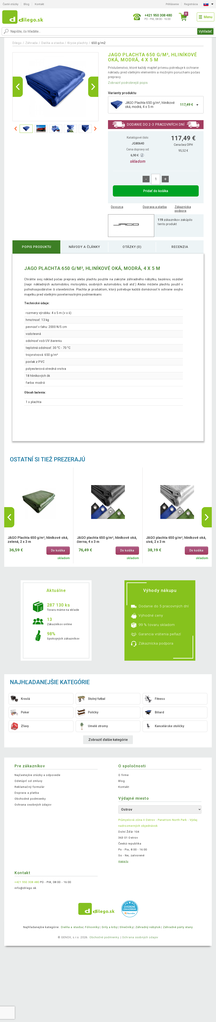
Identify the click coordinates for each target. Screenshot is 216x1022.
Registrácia (191, 4)
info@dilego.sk (25, 888)
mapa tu (123, 861)
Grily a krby (109, 927)
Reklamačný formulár (30, 786)
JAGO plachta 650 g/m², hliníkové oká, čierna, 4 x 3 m (107, 540)
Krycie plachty (78, 43)
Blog (26, 4)
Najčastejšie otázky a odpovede (37, 775)
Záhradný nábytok (148, 927)
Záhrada (31, 43)
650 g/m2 (99, 43)
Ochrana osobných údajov (33, 804)
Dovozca (117, 207)
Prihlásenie (172, 4)
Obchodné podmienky (30, 798)
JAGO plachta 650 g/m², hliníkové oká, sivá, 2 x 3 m (176, 540)
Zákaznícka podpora (183, 208)
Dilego (17, 43)
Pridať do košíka (155, 191)
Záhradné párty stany (178, 927)
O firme (123, 775)
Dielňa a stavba (52, 43)
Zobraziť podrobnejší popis (128, 82)
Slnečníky (126, 927)
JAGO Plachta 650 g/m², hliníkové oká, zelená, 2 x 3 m (38, 540)
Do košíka (58, 550)
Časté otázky (10, 4)
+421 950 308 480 (27, 882)
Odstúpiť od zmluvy (28, 781)
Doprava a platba (155, 207)
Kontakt (39, 4)
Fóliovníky (92, 927)
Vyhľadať (205, 31)
